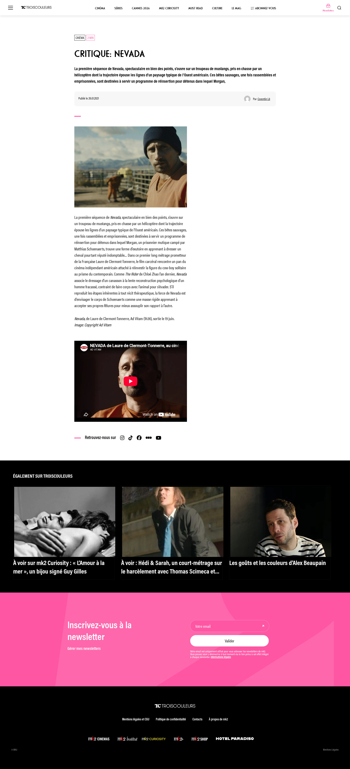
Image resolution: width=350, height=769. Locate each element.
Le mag (236, 8)
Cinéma (100, 8)
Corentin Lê (264, 98)
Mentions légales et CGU (135, 719)
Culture (217, 8)
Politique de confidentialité (171, 719)
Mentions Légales (331, 750)
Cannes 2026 (141, 8)
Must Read (195, 8)
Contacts (197, 719)
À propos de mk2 (218, 719)
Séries (118, 8)
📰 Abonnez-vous (263, 8)
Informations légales (221, 657)
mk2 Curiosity (169, 8)
